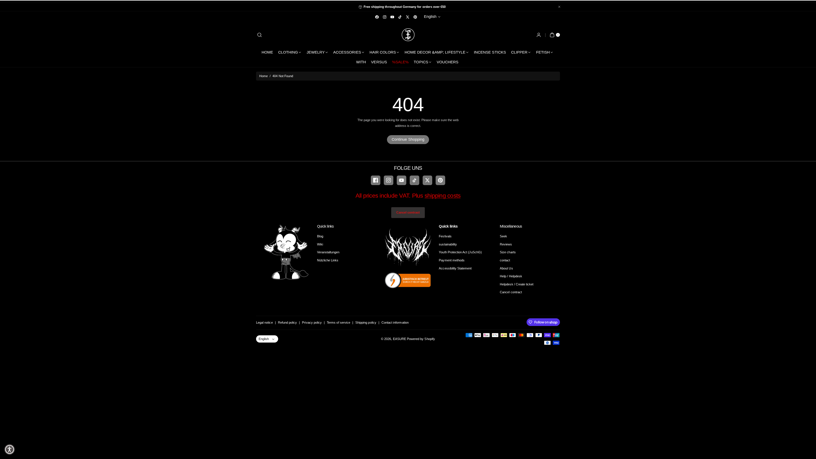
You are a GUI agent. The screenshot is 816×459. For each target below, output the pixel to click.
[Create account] (538, 34)
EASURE (399, 339)
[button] (259, 34)
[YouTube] (401, 180)
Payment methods (452, 260)
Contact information (395, 322)
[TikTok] (414, 180)
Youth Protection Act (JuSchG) (460, 252)
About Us (506, 268)
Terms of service (338, 322)
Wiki (320, 244)
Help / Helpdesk (511, 276)
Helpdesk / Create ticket (516, 284)
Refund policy (287, 322)
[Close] (559, 7)
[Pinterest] (440, 180)
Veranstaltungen (328, 252)
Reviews (506, 244)
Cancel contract (408, 212)
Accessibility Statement (455, 268)
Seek (503, 236)
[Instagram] (388, 180)
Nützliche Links (328, 260)
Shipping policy (365, 322)
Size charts (508, 252)
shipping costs (443, 195)
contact (505, 260)
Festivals (445, 236)
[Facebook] (375, 180)
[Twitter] (427, 180)
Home (263, 76)
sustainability (448, 244)
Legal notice (264, 322)
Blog (320, 236)
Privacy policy (312, 322)
